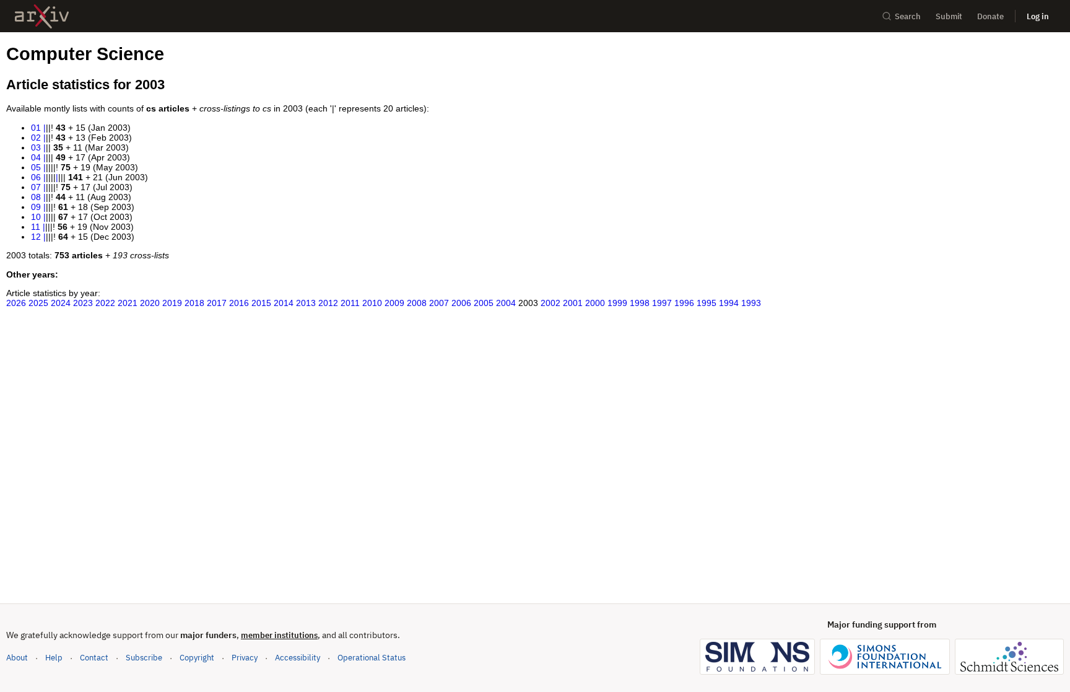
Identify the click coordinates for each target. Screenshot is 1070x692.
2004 (506, 303)
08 (36, 197)
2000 (595, 303)
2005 (484, 303)
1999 (617, 303)
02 (36, 137)
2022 (105, 303)
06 (36, 177)
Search (908, 16)
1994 (729, 303)
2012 (328, 303)
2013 (306, 303)
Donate (990, 16)
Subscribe (144, 657)
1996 (684, 303)
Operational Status (371, 657)
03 (36, 147)
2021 (127, 303)
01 (36, 128)
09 (36, 207)
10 (36, 217)
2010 (372, 303)
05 (36, 167)
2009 (394, 303)
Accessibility (297, 657)
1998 (640, 303)
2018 (194, 303)
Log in (1038, 16)
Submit (949, 16)
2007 (439, 303)
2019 (172, 303)
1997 (662, 303)
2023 (83, 303)
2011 (350, 303)
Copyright (197, 657)
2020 (150, 303)
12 (36, 237)
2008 (417, 303)
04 (36, 157)
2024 (61, 303)
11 (35, 227)
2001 (573, 303)
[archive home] (42, 16)
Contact (94, 657)
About (17, 657)
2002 (550, 303)
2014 (284, 303)
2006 (461, 303)
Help (54, 657)
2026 (16, 303)
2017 (217, 303)
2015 (261, 303)
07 (36, 187)
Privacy (245, 657)
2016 (239, 303)
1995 (706, 303)
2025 (38, 303)
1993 (751, 303)
